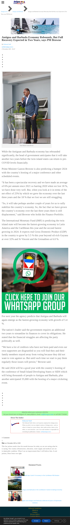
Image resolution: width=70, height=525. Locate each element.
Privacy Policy (35, 514)
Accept (36, 521)
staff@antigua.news (7, 47)
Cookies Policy (35, 516)
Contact (34, 512)
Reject (46, 521)
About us (35, 510)
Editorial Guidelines (34, 508)
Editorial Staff (7, 44)
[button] (3, 2)
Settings (56, 521)
